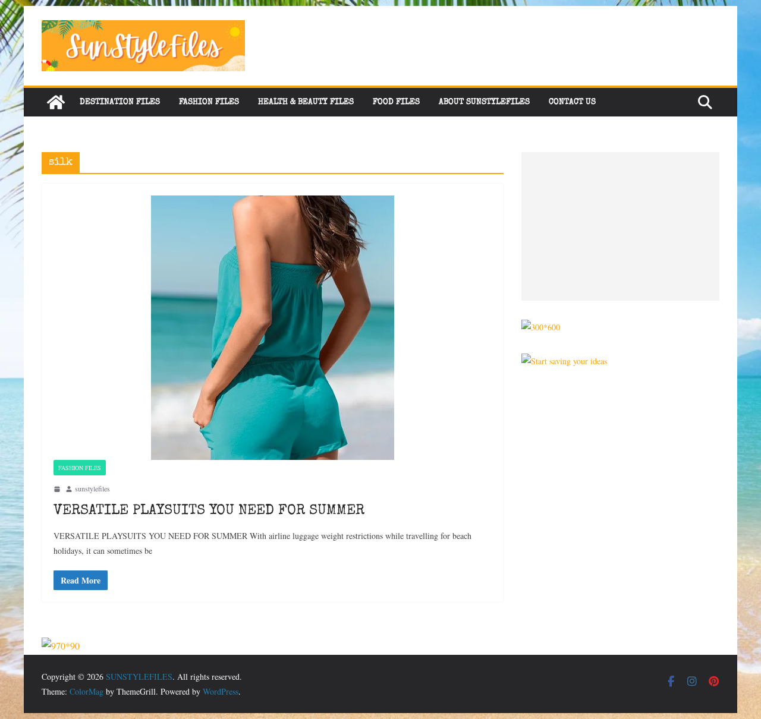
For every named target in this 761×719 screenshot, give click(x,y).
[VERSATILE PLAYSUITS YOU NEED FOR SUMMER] (273, 327)
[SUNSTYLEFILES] (56, 102)
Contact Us (572, 102)
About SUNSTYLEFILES (484, 102)
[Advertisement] (620, 226)
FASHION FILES (209, 102)
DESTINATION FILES (120, 102)
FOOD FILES (396, 102)
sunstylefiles (92, 488)
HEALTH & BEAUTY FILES (306, 102)
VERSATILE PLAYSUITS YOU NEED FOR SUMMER (209, 511)
